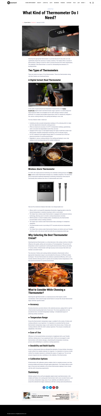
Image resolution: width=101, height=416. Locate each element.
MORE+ (83, 2)
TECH (74, 2)
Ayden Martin (27, 22)
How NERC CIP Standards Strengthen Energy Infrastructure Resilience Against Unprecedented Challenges (60, 397)
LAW (78, 2)
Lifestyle (50, 9)
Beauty (39, 2)
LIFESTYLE (45, 2)
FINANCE (63, 2)
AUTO (51, 2)
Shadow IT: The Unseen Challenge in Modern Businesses (40, 396)
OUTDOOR (69, 2)
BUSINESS (56, 2)
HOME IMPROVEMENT (30, 2)
